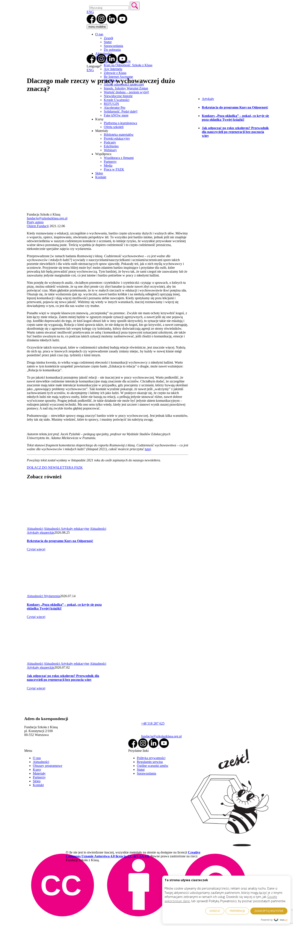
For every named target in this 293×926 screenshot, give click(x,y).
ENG (90, 12)
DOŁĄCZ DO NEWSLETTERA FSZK (55, 467)
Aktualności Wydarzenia (43, 596)
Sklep (37, 781)
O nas (99, 34)
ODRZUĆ (214, 911)
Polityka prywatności (151, 758)
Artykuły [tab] (208, 99)
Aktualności (103, 53)
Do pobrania (112, 49)
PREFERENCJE (237, 911)
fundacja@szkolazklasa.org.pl (47, 218)
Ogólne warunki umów (152, 765)
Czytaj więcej (36, 549)
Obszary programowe (47, 765)
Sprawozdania (113, 46)
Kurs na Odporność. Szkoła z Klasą (128, 65)
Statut (108, 42)
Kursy (37, 769)
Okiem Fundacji (38, 226)
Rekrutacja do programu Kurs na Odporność (235, 107)
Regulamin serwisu (150, 762)
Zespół (108, 38)
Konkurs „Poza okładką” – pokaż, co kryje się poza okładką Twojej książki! (235, 117)
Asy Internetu (113, 69)
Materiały (39, 773)
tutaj (148, 449)
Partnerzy (39, 777)
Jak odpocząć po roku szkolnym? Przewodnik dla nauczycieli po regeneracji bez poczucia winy (235, 131)
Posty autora (35, 222)
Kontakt (38, 785)
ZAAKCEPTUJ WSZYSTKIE (268, 911)
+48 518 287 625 (153, 723)
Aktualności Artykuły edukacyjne (66, 528)
